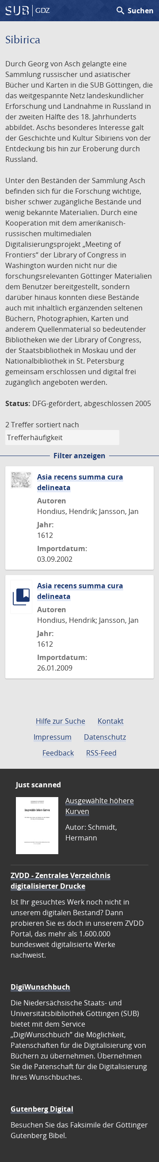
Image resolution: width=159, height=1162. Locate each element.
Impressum (53, 737)
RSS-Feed (101, 753)
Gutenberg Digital (42, 1109)
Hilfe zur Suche (60, 721)
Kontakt (111, 721)
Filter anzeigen (79, 455)
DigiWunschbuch (40, 987)
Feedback (58, 753)
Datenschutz (105, 737)
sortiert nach (57, 425)
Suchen (134, 10)
